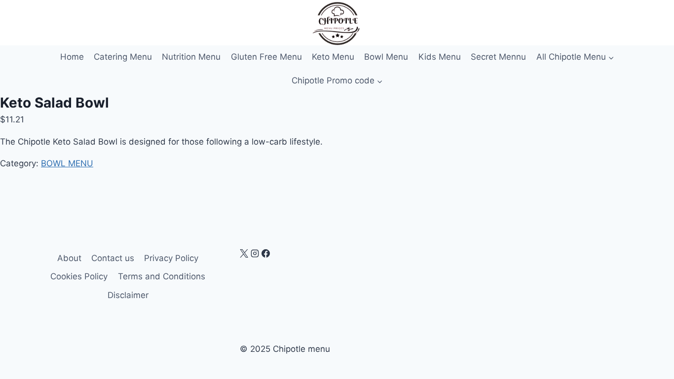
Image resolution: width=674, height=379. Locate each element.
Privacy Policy (171, 258)
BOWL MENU (67, 163)
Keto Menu (333, 57)
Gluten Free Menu (266, 57)
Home (72, 57)
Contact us (112, 258)
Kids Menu (439, 57)
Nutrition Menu (191, 57)
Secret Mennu (498, 57)
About (69, 258)
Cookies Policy (79, 276)
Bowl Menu (386, 57)
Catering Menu (123, 57)
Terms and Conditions (161, 276)
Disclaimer (128, 295)
